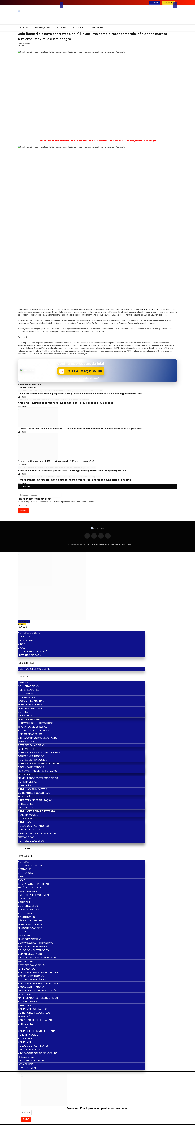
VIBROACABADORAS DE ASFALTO (37, 738)
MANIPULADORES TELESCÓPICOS (38, 778)
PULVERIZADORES (29, 690)
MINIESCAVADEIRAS (29, 719)
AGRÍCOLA (24, 682)
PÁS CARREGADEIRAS (31, 701)
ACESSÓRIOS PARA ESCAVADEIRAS (39, 763)
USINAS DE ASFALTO (30, 734)
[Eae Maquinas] (38, 15)
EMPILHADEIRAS (27, 782)
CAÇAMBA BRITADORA (31, 767)
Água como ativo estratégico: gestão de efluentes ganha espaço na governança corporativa (72, 470)
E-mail (23, 1113)
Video (21, 644)
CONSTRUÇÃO (26, 697)
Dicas (21, 647)
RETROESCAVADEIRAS (31, 745)
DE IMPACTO (25, 807)
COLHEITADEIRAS (28, 686)
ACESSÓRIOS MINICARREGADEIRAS (39, 752)
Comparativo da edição (33, 651)
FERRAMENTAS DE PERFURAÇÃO (37, 771)
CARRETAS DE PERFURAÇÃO (35, 800)
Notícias (24, 28)
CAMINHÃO (24, 785)
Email (20, 506)
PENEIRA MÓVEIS (28, 815)
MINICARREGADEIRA (30, 708)
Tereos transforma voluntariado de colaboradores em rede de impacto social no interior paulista (74, 479)
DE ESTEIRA (25, 715)
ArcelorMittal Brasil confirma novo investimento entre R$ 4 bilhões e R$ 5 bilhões (65, 402)
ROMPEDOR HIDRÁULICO (32, 760)
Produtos (61, 28)
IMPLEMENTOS (26, 749)
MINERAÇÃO (25, 796)
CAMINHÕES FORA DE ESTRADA (36, 811)
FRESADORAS (26, 741)
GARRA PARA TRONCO (31, 756)
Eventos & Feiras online (34, 669)
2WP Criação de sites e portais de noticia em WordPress (108, 544)
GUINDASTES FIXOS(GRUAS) (34, 793)
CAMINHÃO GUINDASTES (32, 789)
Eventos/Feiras (42, 28)
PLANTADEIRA (26, 693)
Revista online (96, 28)
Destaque (24, 636)
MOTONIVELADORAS (30, 704)
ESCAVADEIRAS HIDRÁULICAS (35, 723)
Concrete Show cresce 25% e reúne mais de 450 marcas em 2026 (56, 461)
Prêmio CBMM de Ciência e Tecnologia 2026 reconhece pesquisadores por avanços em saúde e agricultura (80, 428)
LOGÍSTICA (24, 774)
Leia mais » (22, 397)
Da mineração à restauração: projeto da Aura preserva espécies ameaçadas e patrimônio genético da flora (80, 393)
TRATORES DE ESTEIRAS (32, 726)
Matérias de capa (29, 655)
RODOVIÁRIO (25, 818)
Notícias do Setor (30, 633)
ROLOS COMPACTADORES (33, 730)
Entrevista (25, 640)
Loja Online (79, 28)
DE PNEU (23, 712)
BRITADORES (25, 804)
